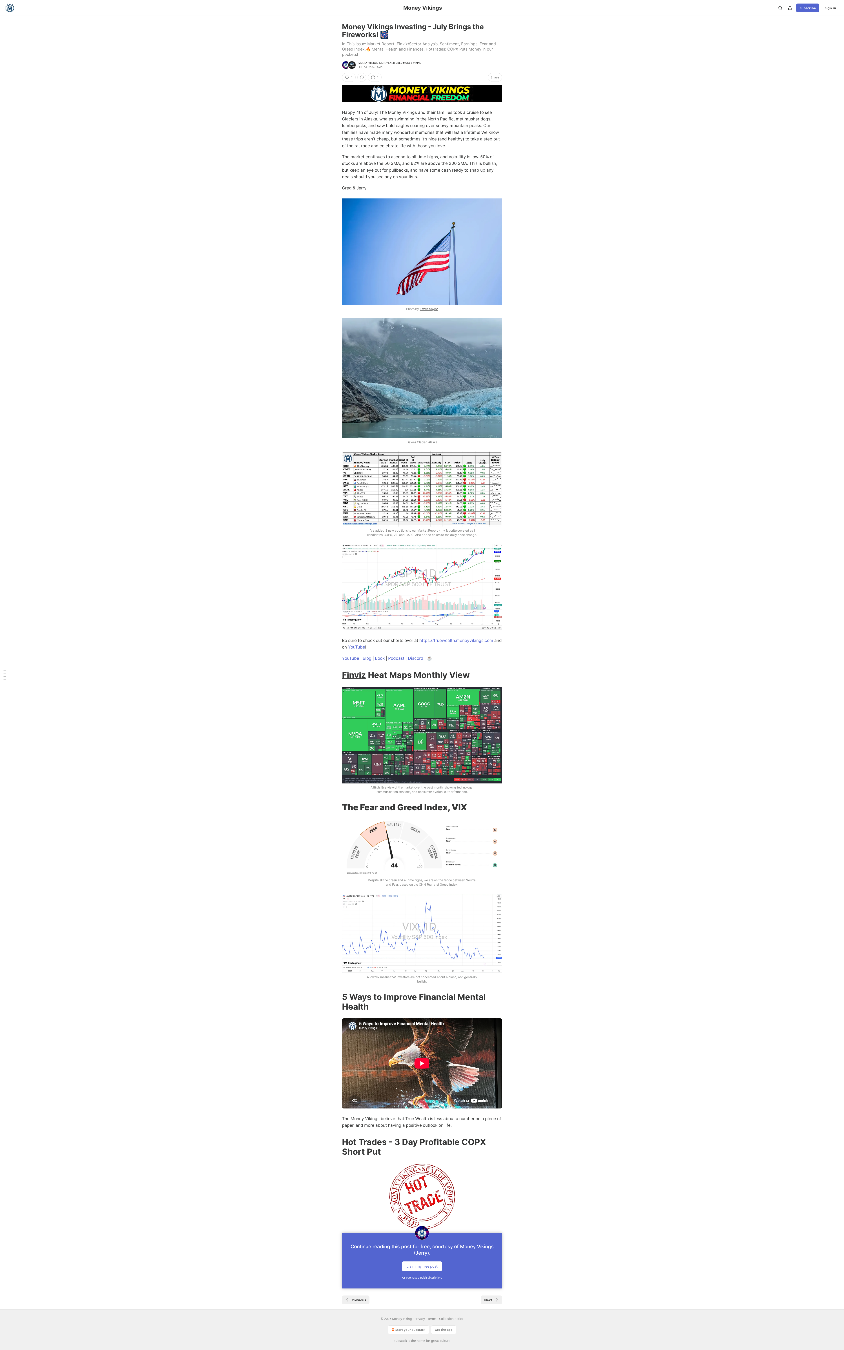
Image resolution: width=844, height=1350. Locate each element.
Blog (367, 658)
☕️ (429, 658)
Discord (415, 658)
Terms (432, 1319)
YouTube (356, 647)
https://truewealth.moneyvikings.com (456, 640)
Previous (359, 1300)
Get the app (444, 1330)
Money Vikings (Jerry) (373, 62)
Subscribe (808, 8)
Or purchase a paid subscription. (422, 1277)
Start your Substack (410, 1330)
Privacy (420, 1319)
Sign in (830, 8)
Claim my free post (422, 1266)
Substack (400, 1341)
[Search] (780, 8)
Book (380, 658)
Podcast (396, 658)
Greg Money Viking (408, 62)
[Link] (335, 674)
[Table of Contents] (5, 675)
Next (488, 1300)
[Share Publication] (790, 8)
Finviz (354, 675)
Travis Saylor (429, 309)
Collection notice (451, 1319)
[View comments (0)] (361, 77)
